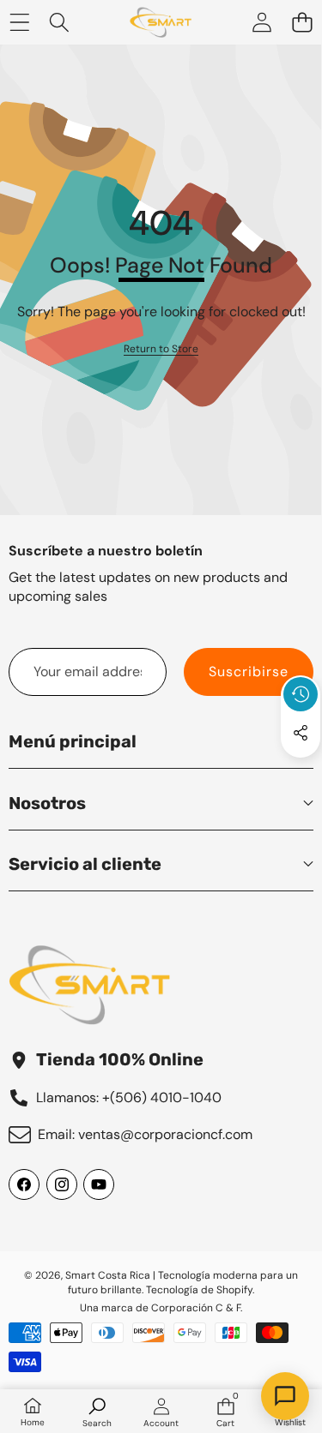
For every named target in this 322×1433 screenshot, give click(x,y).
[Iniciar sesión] (261, 22)
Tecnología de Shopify (199, 1290)
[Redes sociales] (300, 733)
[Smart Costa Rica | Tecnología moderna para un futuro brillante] (160, 22)
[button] (302, 22)
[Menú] (19, 22)
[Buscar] (59, 22)
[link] (161, 349)
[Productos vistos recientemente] (300, 694)
